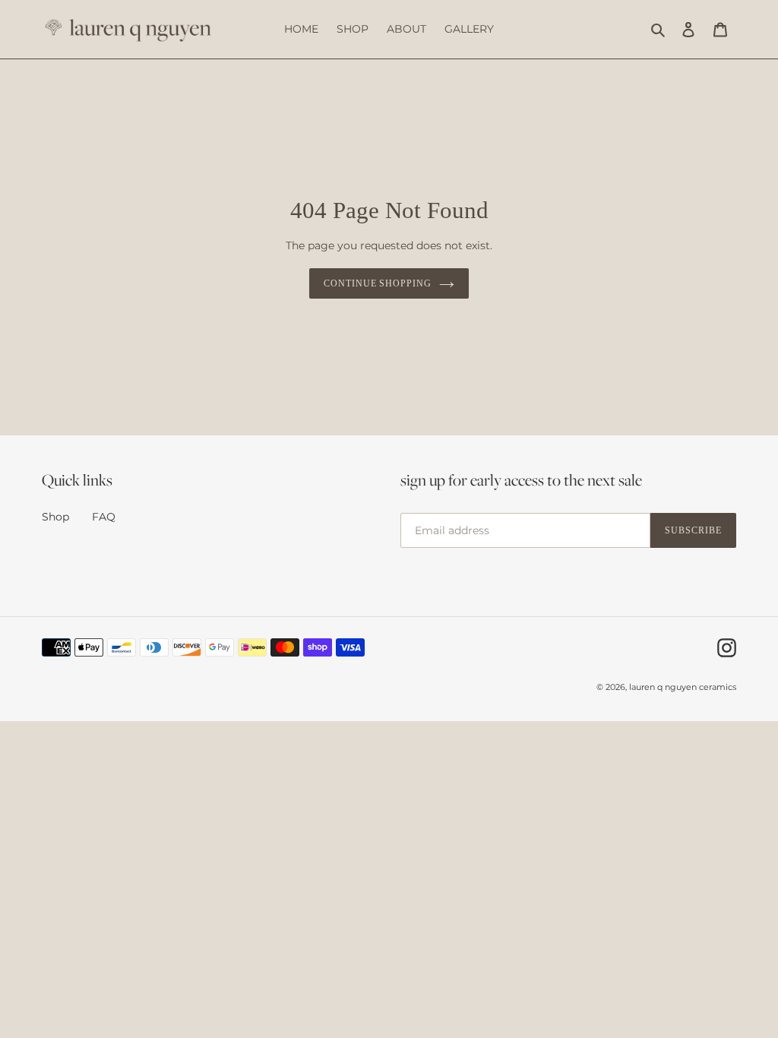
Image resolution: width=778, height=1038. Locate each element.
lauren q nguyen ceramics (682, 687)
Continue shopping (378, 283)
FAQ (103, 517)
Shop (55, 517)
